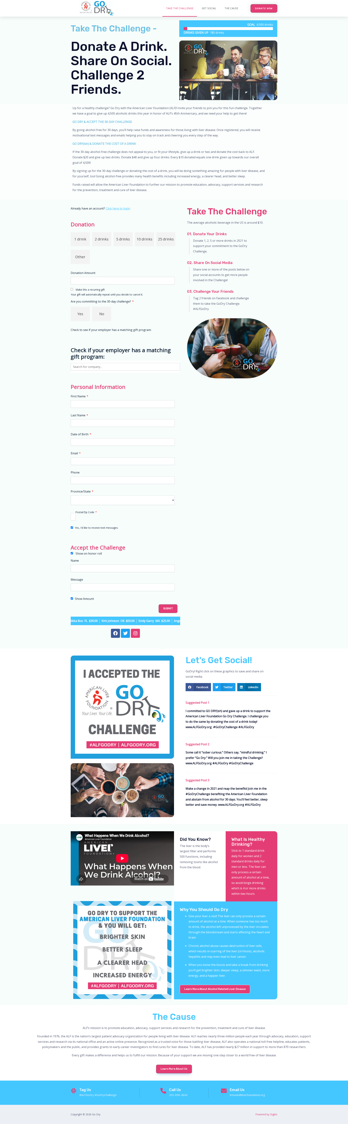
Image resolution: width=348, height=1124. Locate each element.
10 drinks (144, 239)
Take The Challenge (179, 8)
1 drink (80, 239)
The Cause (231, 8)
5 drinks (123, 239)
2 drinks (102, 239)
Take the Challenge (227, 211)
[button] (263, 8)
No (101, 313)
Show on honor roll (89, 553)
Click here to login (118, 208)
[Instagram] (135, 633)
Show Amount (84, 599)
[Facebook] (115, 633)
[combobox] (125, 367)
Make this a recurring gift (90, 289)
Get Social (209, 8)
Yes (80, 313)
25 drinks (166, 239)
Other (80, 256)
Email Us (237, 1090)
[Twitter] (125, 633)
